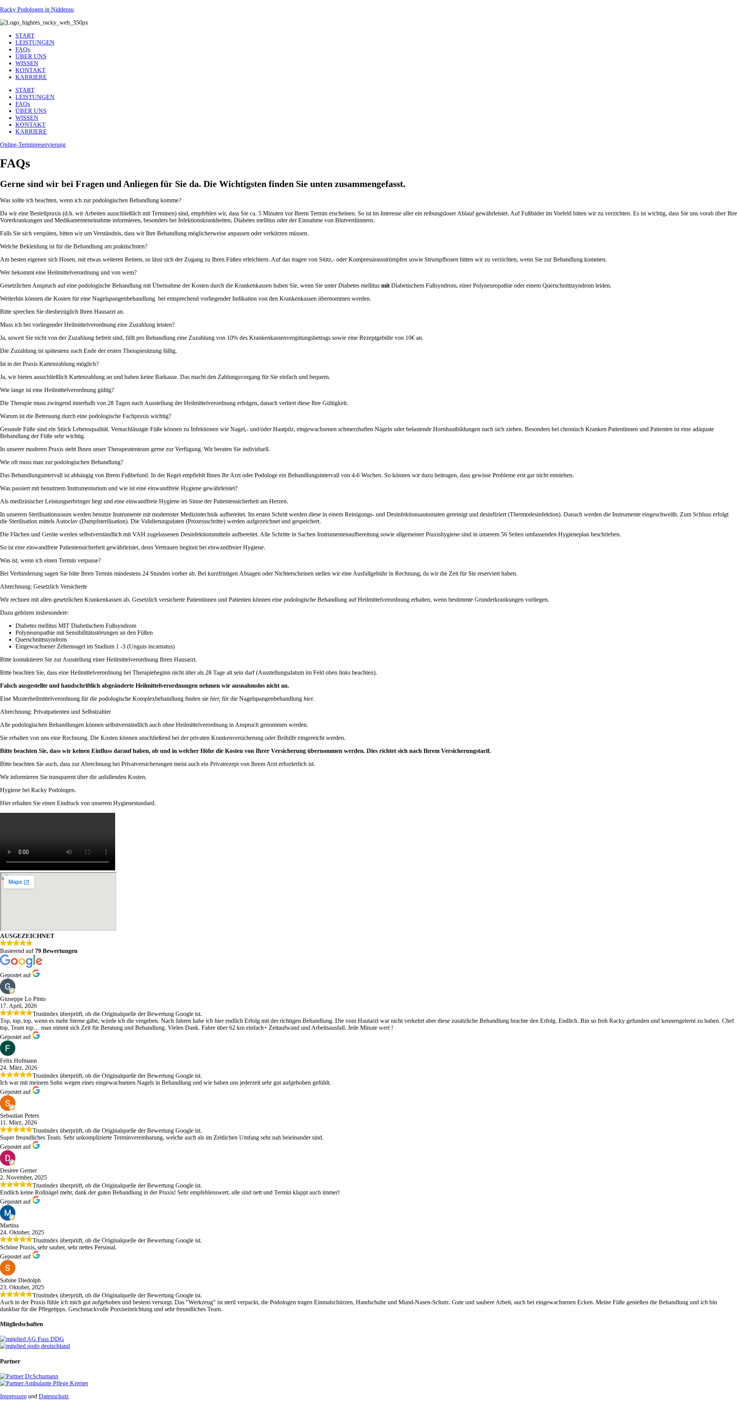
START (25, 35)
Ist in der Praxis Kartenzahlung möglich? (49, 364)
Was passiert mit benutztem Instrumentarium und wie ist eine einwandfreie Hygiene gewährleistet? (119, 488)
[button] (368, 200)
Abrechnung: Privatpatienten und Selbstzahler (55, 711)
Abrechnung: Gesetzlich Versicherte (43, 586)
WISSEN (26, 63)
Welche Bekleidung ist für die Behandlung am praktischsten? (73, 246)
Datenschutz (54, 1396)
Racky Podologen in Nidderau (37, 9)
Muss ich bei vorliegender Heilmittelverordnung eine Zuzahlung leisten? (87, 324)
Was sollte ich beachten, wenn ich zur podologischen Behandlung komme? (90, 200)
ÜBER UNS (30, 56)
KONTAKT (30, 70)
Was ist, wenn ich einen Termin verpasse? (50, 560)
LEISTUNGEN (35, 42)
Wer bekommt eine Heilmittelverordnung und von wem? (68, 272)
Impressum (13, 1396)
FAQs (22, 49)
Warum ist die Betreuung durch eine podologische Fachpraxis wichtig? (85, 416)
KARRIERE (31, 77)
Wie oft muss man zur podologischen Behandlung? (61, 462)
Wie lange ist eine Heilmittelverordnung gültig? (57, 390)
